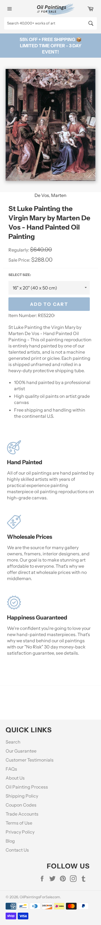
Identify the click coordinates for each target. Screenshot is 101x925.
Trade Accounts (22, 814)
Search (13, 742)
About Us (15, 778)
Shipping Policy (22, 796)
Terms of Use (19, 823)
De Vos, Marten (50, 195)
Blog (10, 841)
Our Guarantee (21, 751)
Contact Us (17, 850)
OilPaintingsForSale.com (40, 897)
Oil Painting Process (27, 787)
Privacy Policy (20, 832)
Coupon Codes (21, 805)
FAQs (11, 769)
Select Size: (19, 275)
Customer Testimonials (30, 760)
